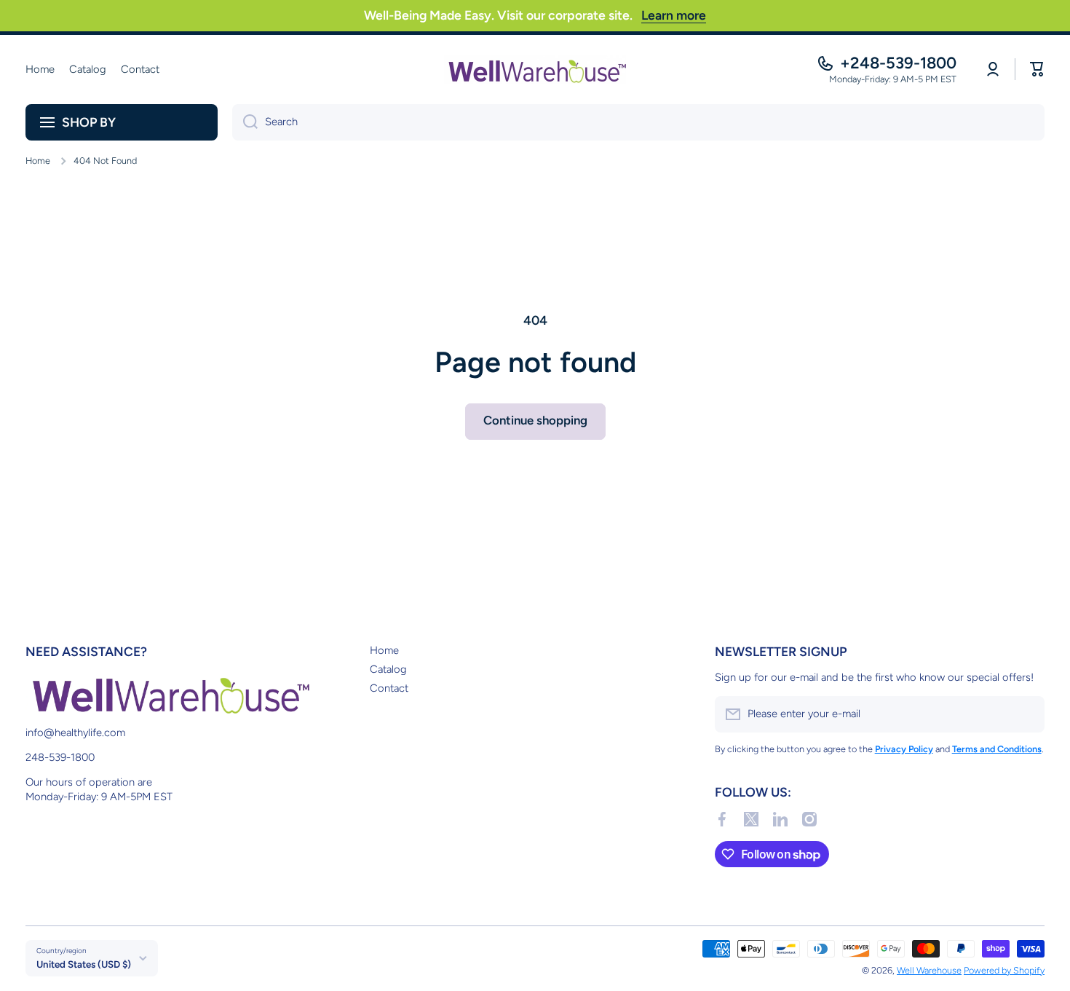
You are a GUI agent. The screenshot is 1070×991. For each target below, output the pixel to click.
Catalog (388, 669)
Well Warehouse (929, 970)
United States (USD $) (83, 964)
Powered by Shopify (1004, 970)
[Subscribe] (1026, 714)
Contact (389, 688)
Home (37, 160)
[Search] (245, 122)
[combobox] (638, 122)
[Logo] (535, 69)
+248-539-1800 (898, 63)
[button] (1037, 69)
